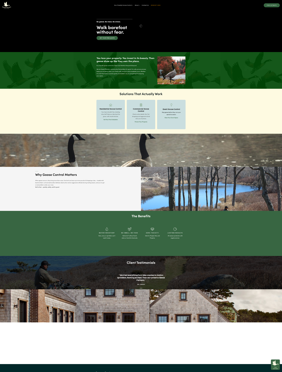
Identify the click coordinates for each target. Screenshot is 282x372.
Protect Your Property (141, 122)
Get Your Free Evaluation (111, 119)
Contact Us (145, 5)
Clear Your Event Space (171, 117)
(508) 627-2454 (155, 5)
